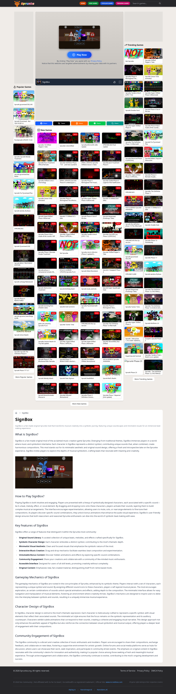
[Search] (160, 3)
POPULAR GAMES (107, 3)
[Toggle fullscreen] (120, 82)
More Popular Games (23, 377)
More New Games (79, 404)
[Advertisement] (23, 48)
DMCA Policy (157, 670)
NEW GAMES (93, 3)
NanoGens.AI (102, 689)
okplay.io (72, 689)
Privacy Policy (96, 61)
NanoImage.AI (86, 689)
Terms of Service (127, 670)
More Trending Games (144, 379)
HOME (83, 3)
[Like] (115, 82)
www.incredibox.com (114, 682)
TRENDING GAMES (123, 3)
